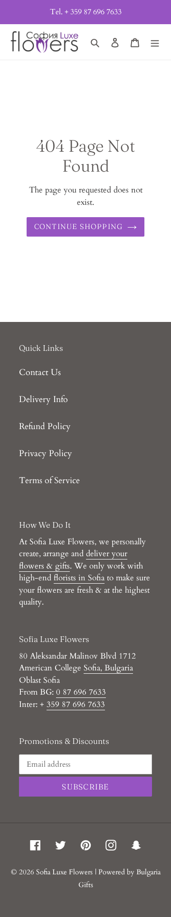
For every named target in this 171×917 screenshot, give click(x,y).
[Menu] (155, 42)
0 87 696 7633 (81, 692)
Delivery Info (43, 399)
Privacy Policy (45, 453)
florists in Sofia (79, 577)
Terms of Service (49, 480)
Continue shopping (78, 226)
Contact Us (40, 372)
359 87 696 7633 (76, 704)
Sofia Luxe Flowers (64, 872)
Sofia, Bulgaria (108, 667)
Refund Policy (45, 426)
